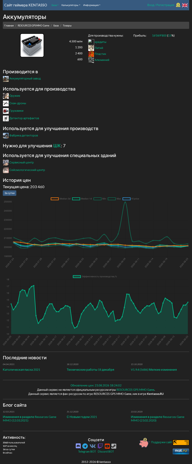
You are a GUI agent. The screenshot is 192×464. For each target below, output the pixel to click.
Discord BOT (106, 451)
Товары (67, 25)
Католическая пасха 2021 (21, 369)
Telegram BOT (87, 451)
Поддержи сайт (162, 442)
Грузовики (16, 110)
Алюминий (101, 59)
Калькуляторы (70, 5)
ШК (57, 145)
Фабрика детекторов (23, 135)
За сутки (9, 193)
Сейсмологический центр (27, 169)
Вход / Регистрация (160, 5)
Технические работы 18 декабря (90, 369)
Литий (98, 47)
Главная (9, 25)
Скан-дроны (17, 103)
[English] (185, 5)
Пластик (100, 53)
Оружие (14, 95)
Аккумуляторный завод (25, 78)
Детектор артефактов (24, 118)
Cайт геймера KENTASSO (25, 5)
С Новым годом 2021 (82, 416)
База (54, 5)
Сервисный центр (21, 162)
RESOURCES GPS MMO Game (33, 25)
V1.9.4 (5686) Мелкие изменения (154, 369)
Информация (91, 5)
